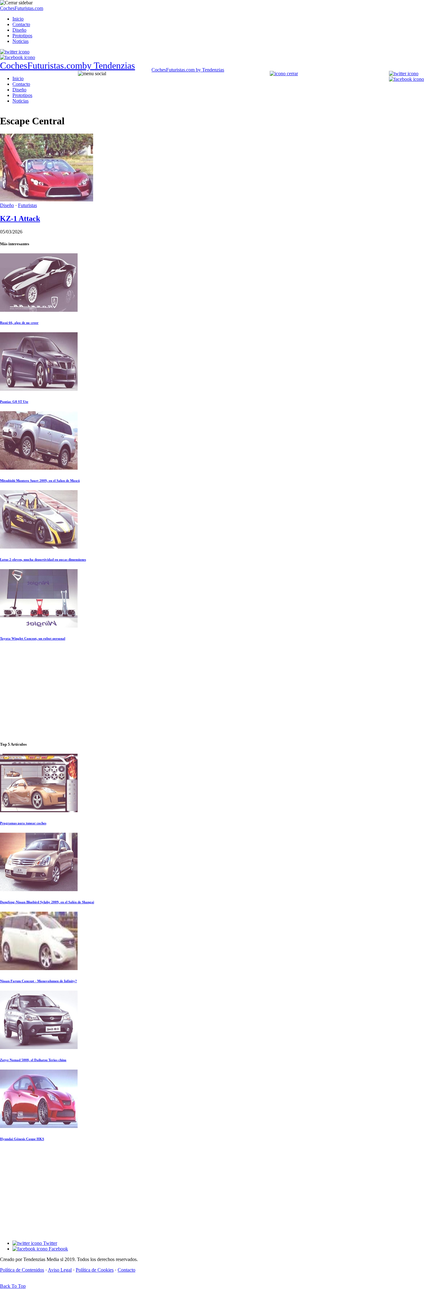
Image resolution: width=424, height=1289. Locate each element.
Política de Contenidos (22, 1270)
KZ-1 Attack (20, 218)
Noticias (20, 41)
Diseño (19, 30)
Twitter (49, 1243)
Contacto (21, 24)
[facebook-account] (17, 57)
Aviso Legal (60, 1270)
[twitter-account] (14, 51)
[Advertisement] (212, 691)
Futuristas (27, 205)
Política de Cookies (95, 1270)
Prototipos (22, 35)
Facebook (57, 1248)
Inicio (18, 18)
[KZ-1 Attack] (46, 199)
